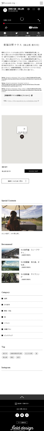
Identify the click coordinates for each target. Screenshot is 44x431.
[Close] (24, 128)
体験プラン (7, 329)
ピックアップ (8, 335)
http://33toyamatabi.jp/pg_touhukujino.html (22, 101)
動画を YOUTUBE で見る (15, 181)
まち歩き (7, 305)
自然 (5, 298)
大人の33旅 (28, 353)
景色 (12, 357)
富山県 (5, 357)
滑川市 (5, 353)
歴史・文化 (7, 311)
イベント (7, 323)
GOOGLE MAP (33, 171)
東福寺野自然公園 (16, 353)
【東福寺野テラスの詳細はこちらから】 (17, 95)
